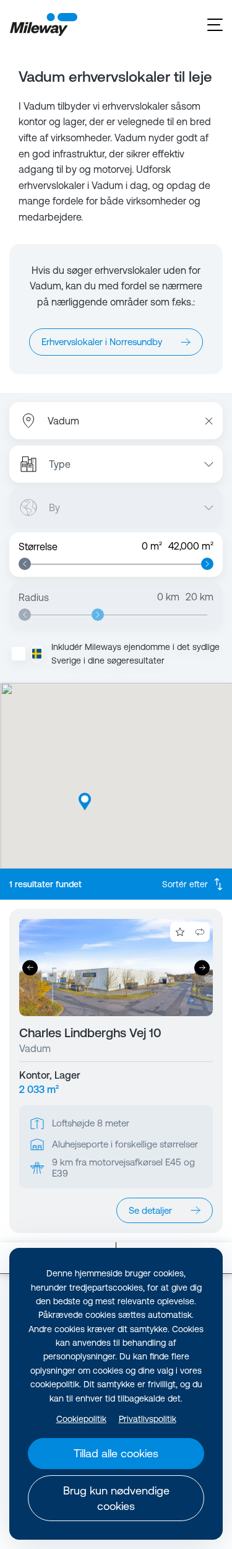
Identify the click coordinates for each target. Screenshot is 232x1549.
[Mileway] (43, 25)
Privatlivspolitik (147, 1419)
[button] (85, 801)
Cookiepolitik (81, 1419)
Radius (34, 597)
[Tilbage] (30, 967)
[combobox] (113, 421)
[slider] (25, 564)
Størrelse (38, 546)
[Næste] (202, 967)
